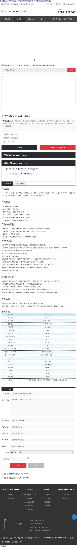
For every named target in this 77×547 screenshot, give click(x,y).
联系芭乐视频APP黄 (68, 4)
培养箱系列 (27, 65)
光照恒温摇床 (29, 505)
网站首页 (8, 19)
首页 (12, 65)
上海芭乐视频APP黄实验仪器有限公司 (21, 4)
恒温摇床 (29, 498)
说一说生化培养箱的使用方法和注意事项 (19, 174)
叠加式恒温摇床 (29, 502)
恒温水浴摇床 (29, 509)
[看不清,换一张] (38, 458)
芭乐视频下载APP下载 (29, 495)
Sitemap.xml (24, 542)
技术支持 (43, 19)
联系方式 (66, 498)
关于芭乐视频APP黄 (57, 22)
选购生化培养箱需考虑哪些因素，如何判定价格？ (22, 169)
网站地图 (3, 546)
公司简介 (11, 495)
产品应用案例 (48, 502)
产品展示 (19, 19)
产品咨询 (19, 147)
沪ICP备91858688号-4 (61, 538)
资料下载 (48, 505)
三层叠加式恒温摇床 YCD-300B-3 (17, 474)
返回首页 (49, 4)
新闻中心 (31, 19)
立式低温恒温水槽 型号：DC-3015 (18, 478)
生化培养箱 (36, 65)
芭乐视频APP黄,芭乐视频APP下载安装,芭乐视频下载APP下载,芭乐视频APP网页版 (25, 1)
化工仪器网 (15, 542)
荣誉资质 (11, 498)
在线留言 (57, 4)
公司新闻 (48, 495)
